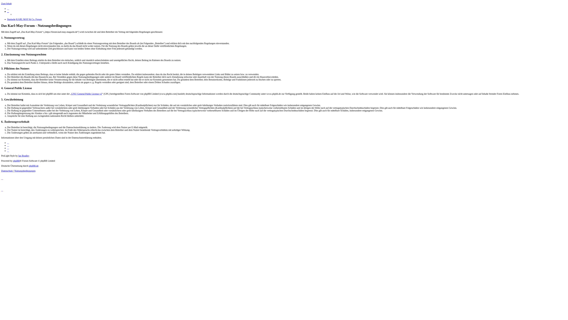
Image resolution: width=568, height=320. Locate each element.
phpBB (16, 161)
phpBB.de (33, 166)
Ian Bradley (23, 156)
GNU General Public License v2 (86, 94)
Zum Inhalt (6, 3)
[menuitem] (8, 8)
